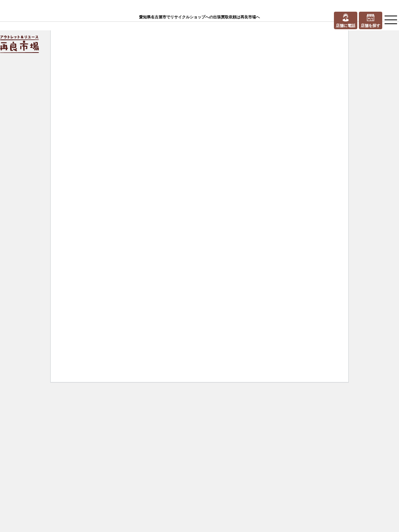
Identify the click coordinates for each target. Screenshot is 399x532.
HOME (74, 135)
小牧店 (135, 135)
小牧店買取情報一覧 (175, 135)
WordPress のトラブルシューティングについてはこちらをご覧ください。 (238, 319)
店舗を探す (104, 135)
